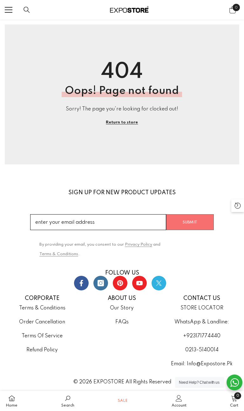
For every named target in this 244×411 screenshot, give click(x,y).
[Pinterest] (120, 283)
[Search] (26, 10)
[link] (68, 401)
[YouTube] (139, 283)
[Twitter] (159, 283)
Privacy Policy (138, 244)
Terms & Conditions (58, 254)
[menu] (8, 10)
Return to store (122, 122)
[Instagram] (100, 283)
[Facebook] (81, 283)
